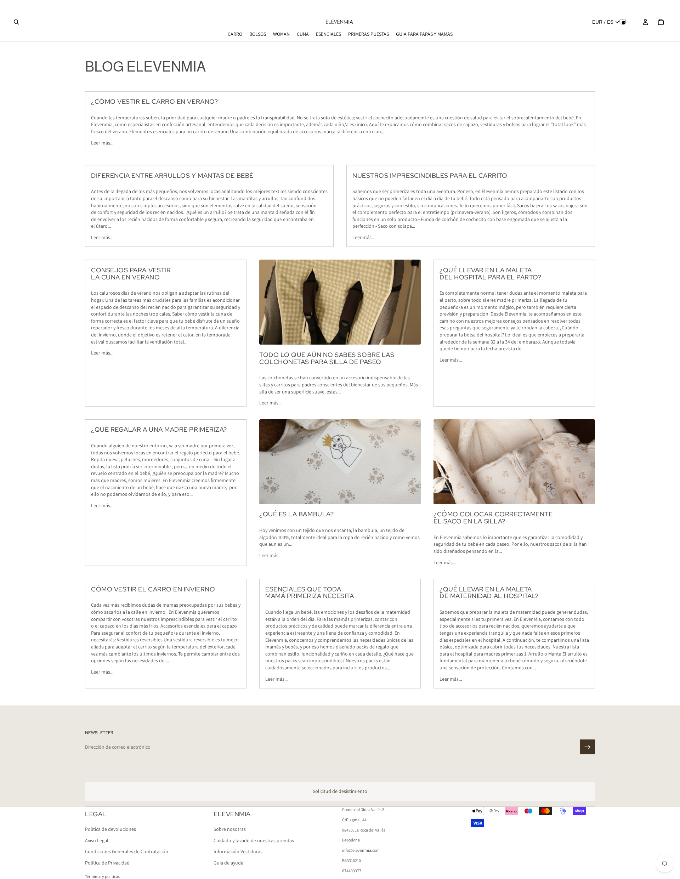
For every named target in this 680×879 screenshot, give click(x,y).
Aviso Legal (96, 840)
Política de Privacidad (107, 863)
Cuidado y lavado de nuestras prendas (254, 840)
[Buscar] (16, 22)
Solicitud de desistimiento (340, 791)
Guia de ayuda (228, 863)
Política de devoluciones (110, 829)
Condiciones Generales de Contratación (126, 851)
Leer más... (102, 143)
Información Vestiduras (238, 851)
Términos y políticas (102, 876)
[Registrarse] (587, 746)
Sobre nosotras (230, 829)
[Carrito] (661, 22)
